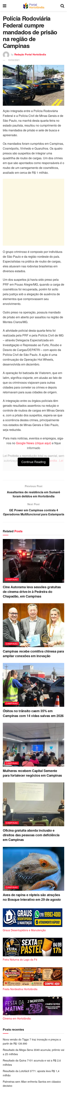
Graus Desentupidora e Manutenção (24, 930)
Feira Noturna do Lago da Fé (20, 959)
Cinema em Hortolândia (17, 1018)
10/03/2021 (14, 60)
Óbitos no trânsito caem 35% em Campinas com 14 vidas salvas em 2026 (33, 713)
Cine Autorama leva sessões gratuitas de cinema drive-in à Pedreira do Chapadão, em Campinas (32, 592)
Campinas (12, 579)
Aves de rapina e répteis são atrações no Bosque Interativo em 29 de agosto (32, 897)
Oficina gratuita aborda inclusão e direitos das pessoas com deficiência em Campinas (31, 835)
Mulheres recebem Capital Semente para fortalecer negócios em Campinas (32, 773)
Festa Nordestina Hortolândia (20, 989)
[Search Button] (62, 5)
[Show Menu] (4, 5)
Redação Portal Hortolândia (30, 54)
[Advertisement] (33, 212)
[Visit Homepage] (33, 5)
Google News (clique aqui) (33, 443)
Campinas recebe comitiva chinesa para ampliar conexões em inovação (33, 653)
